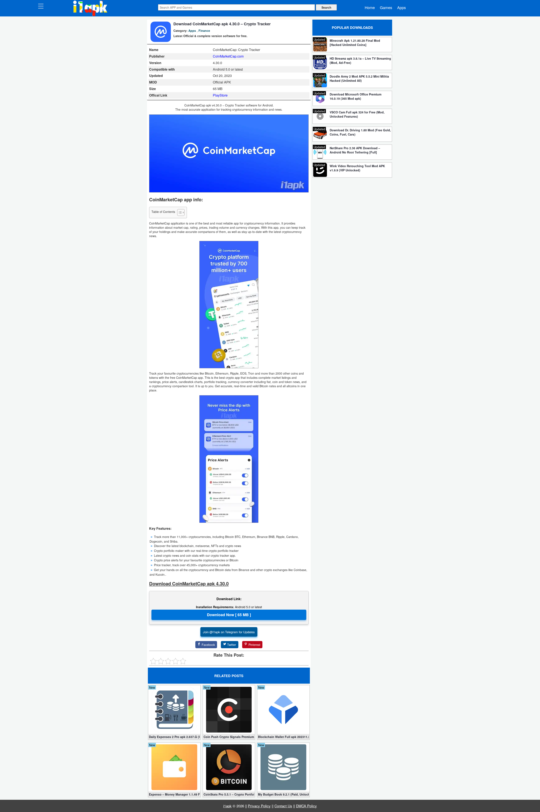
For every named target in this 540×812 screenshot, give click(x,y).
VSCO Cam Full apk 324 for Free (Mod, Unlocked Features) (357, 114)
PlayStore (220, 95)
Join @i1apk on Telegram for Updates (229, 632)
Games (386, 7)
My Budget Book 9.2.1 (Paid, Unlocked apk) (283, 794)
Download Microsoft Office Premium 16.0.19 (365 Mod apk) (355, 96)
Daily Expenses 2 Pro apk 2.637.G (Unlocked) (174, 737)
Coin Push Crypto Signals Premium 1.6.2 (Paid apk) (229, 737)
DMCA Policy (306, 805)
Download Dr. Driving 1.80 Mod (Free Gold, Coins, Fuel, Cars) (360, 132)
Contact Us (283, 805)
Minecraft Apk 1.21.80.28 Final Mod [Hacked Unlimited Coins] (355, 42)
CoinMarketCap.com (228, 56)
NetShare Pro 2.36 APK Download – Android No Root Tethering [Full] (355, 150)
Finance (204, 30)
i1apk (227, 805)
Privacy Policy (259, 805)
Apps (401, 7)
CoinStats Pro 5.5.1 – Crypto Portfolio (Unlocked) (229, 794)
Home (370, 7)
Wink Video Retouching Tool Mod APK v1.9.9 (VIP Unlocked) (357, 168)
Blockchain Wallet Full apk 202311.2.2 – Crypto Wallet (283, 737)
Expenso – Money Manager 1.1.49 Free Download (174, 794)
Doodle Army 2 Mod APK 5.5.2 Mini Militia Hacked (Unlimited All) (359, 78)
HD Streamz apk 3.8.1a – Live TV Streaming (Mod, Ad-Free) (360, 60)
